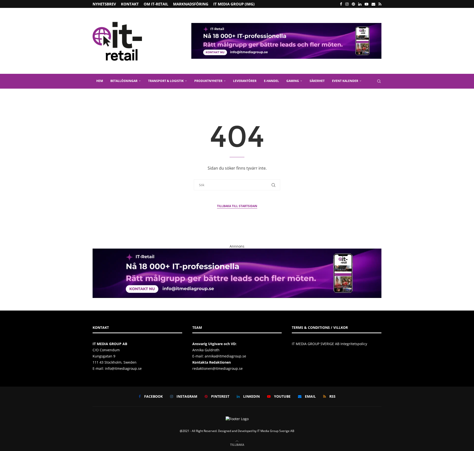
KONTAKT (130, 3)
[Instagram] (347, 4)
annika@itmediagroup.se (225, 356)
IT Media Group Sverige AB (275, 431)
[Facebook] (341, 4)
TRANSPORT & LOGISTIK (166, 81)
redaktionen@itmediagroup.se (217, 368)
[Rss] (379, 4)
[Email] (373, 4)
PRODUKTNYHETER (208, 81)
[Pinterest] (353, 4)
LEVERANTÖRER (245, 81)
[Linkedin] (359, 4)
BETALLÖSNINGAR (124, 81)
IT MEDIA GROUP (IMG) (234, 3)
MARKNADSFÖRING (190, 3)
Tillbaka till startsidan (237, 206)
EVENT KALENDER (345, 81)
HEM (99, 81)
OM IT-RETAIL (156, 3)
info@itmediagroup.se (123, 368)
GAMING (292, 81)
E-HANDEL (271, 81)
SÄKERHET (317, 81)
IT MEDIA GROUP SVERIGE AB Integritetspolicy (329, 343)
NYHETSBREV (104, 3)
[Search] (378, 81)
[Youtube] (366, 4)
